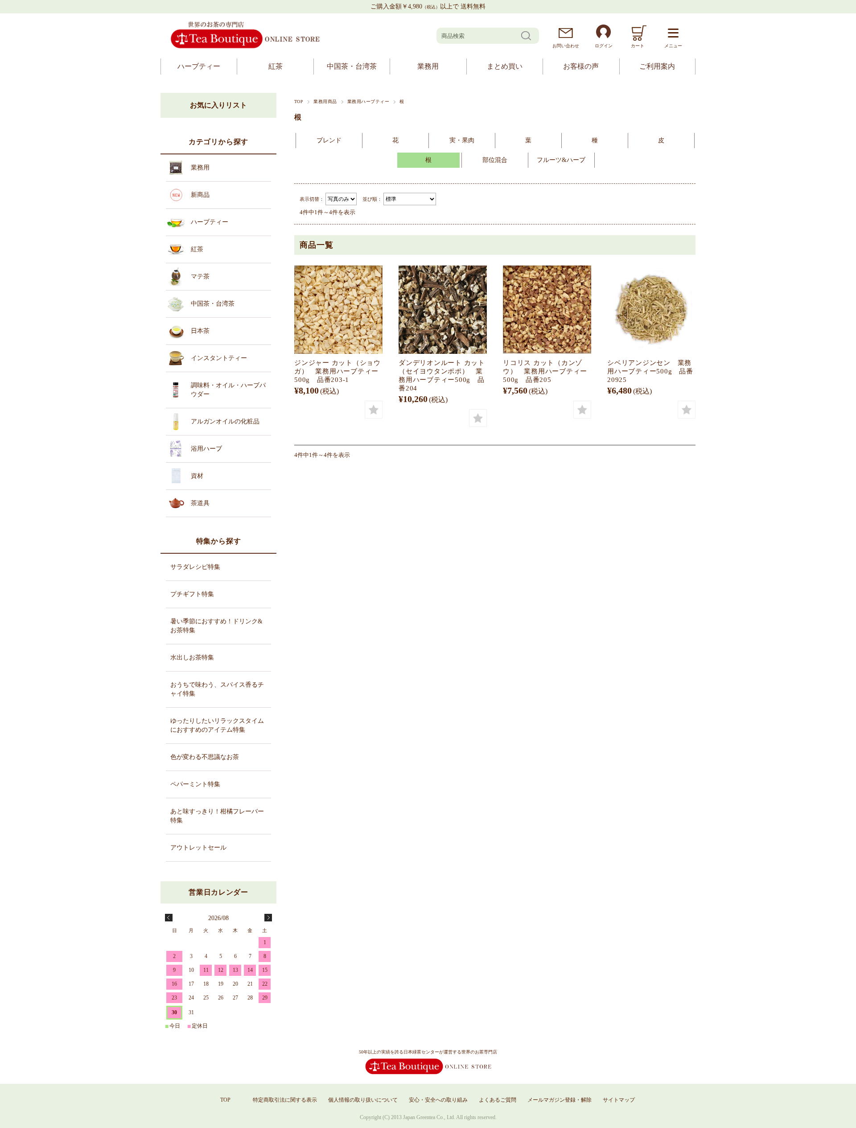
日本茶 (200, 331)
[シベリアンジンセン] (651, 309)
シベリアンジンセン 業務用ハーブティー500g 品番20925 (650, 371)
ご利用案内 (657, 66)
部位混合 (494, 160)
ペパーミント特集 (195, 784)
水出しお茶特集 (192, 657)
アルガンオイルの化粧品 (225, 421)
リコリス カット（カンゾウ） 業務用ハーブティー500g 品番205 (545, 371)
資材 (197, 476)
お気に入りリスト (218, 105)
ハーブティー (198, 66)
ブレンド (329, 140)
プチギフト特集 (192, 594)
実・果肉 (461, 140)
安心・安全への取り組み (438, 1100)
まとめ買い (505, 66)
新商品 (200, 194)
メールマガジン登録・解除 (559, 1100)
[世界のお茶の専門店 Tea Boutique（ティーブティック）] (245, 47)
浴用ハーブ (206, 448)
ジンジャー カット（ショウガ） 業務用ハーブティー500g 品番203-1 (337, 371)
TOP (298, 101)
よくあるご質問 (497, 1100)
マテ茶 (200, 276)
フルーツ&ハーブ (561, 160)
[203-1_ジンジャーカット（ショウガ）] (338, 309)
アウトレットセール (198, 847)
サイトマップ (619, 1100)
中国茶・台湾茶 (352, 66)
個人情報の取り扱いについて (363, 1100)
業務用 (428, 66)
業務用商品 (325, 101)
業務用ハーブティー (368, 101)
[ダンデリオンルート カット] (443, 309)
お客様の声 (581, 66)
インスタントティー (219, 358)
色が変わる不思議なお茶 (204, 757)
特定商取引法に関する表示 (285, 1100)
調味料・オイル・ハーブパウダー (228, 390)
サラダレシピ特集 (195, 567)
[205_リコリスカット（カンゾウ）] (547, 309)
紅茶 (275, 66)
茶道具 (200, 503)
